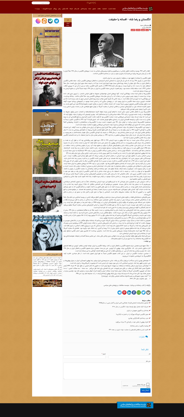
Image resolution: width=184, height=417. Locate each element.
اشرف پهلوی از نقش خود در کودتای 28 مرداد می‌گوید (132, 322)
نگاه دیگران (65, 9)
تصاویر (94, 9)
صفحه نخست (112, 9)
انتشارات (104, 9)
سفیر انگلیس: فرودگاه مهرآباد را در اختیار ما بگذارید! (132, 314)
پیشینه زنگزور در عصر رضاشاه (139, 326)
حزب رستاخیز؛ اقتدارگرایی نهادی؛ (138, 318)
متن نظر (148, 361)
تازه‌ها (71, 9)
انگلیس (133, 30)
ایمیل (104, 354)
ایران (147, 30)
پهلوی (143, 30)
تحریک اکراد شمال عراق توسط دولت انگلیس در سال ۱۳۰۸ (130, 306)
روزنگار (55, 9)
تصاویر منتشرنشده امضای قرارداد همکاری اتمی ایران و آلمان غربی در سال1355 (124, 303)
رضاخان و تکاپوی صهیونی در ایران (138, 310)
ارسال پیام (145, 390)
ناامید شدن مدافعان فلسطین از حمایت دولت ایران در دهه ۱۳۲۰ (129, 329)
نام (149, 354)
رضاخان (138, 30)
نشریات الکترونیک (47, 9)
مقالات (99, 9)
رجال (59, 9)
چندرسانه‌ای (84, 9)
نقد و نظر (76, 9)
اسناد (89, 9)
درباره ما (37, 9)
